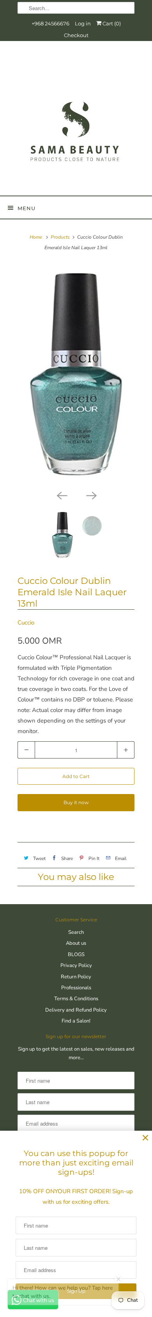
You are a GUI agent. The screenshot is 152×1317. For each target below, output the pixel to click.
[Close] (145, 1138)
